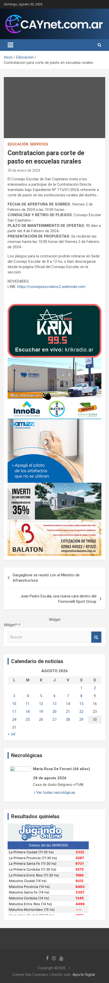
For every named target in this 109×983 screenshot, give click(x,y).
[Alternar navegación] (10, 45)
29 (81, 719)
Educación (18, 144)
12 (41, 703)
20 (54, 711)
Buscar (96, 637)
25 (28, 719)
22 (81, 711)
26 (41, 719)
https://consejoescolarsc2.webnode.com (50, 286)
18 (28, 711)
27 (54, 719)
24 (14, 719)
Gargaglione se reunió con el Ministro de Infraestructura (46, 578)
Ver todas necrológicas (55, 792)
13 (54, 703)
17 (14, 711)
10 (14, 703)
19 (41, 711)
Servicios (39, 144)
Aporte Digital (83, 974)
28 (68, 719)
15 (81, 703)
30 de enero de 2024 (24, 170)
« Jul (11, 734)
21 (68, 711)
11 (28, 703)
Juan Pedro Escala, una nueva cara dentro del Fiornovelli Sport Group (58, 599)
